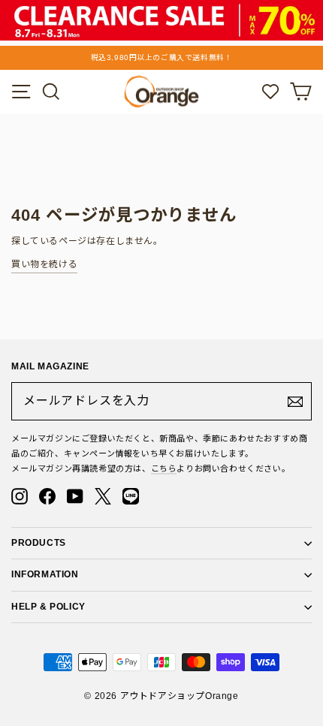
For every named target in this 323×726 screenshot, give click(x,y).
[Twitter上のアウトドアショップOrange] (103, 496)
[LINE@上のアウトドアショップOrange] (130, 496)
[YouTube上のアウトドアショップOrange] (75, 496)
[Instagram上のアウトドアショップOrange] (19, 496)
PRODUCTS (38, 543)
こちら (164, 468)
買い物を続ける (44, 264)
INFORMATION (45, 574)
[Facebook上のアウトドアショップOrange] (47, 496)
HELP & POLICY (48, 606)
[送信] (295, 401)
